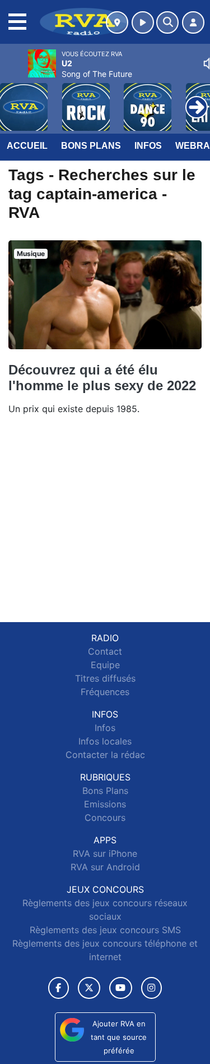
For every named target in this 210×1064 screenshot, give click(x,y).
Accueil (27, 145)
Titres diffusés (105, 678)
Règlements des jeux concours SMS (105, 929)
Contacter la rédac (105, 754)
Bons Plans (91, 145)
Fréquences (105, 691)
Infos (148, 145)
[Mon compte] (193, 22)
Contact (105, 651)
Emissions (105, 804)
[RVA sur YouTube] (120, 988)
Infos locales (105, 741)
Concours (105, 817)
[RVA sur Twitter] (89, 988)
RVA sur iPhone (105, 853)
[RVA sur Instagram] (151, 988)
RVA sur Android (105, 867)
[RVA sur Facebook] (58, 988)
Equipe (105, 664)
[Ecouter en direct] (143, 22)
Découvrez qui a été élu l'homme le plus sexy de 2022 (102, 377)
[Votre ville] (117, 22)
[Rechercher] (167, 22)
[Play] (14, 99)
